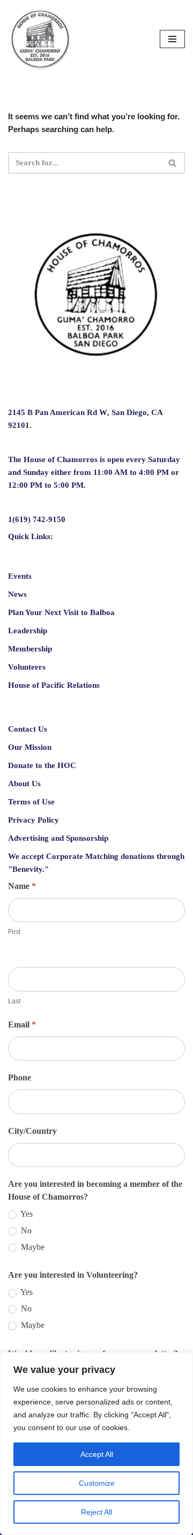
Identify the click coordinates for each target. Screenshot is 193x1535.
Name (22, 886)
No (25, 1229)
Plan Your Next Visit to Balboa (61, 612)
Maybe (31, 1246)
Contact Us (27, 729)
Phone (19, 1077)
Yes (26, 1213)
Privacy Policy (33, 820)
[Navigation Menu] (172, 39)
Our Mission (29, 747)
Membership (30, 648)
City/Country (32, 1130)
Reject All (96, 1512)
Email (22, 1024)
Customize (97, 1483)
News (17, 594)
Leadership (27, 630)
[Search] (173, 163)
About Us (24, 783)
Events (20, 576)
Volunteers (27, 667)
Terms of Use (31, 801)
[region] (96, 1443)
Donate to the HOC (42, 765)
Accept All (96, 1454)
